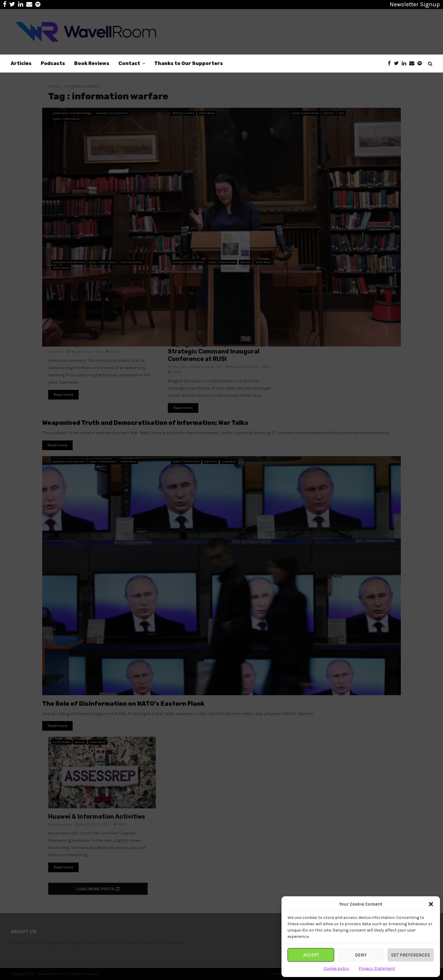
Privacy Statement (377, 968)
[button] (431, 904)
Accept (311, 955)
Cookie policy (336, 968)
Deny (361, 955)
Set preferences (410, 955)
